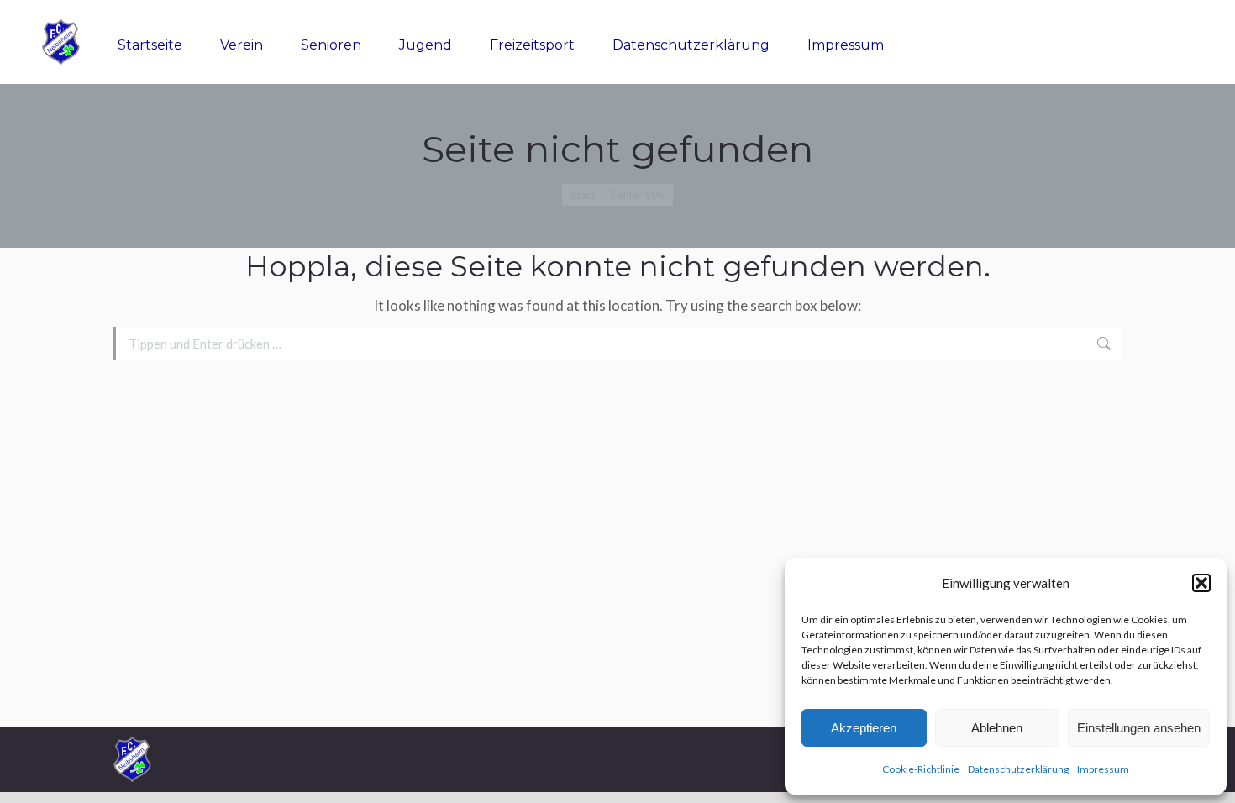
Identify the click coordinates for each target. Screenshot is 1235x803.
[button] (1201, 583)
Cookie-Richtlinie (920, 769)
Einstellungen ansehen (1139, 728)
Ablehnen (996, 728)
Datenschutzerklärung (1018, 769)
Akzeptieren (863, 728)
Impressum (1103, 769)
